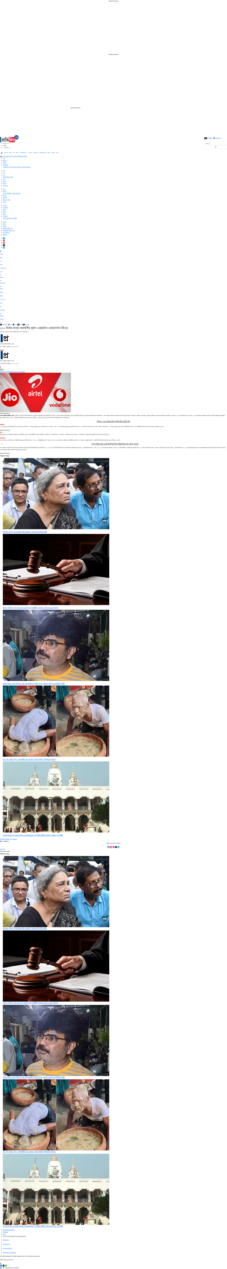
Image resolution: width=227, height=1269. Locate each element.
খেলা (29, 153)
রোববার (4, 222)
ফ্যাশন (14, 167)
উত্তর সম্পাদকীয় (13, 218)
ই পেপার (5, 205)
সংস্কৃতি (13, 193)
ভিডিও (4, 214)
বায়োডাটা (5, 198)
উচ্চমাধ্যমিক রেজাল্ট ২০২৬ (9, 230)
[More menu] (225, 152)
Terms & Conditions (9, 1253)
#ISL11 (5, 161)
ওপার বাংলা (5, 186)
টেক (22, 167)
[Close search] (205, 141)
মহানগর (6, 153)
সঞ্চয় (57, 153)
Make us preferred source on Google (12, 372)
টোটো (24, 167)
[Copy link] (3, 350)
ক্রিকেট (4, 177)
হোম (4, 159)
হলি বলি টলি (5, 193)
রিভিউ (10, 193)
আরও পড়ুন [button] (2, 849)
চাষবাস (4, 202)
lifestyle (5, 1232)
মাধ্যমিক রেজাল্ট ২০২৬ (8, 228)
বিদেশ (17, 153)
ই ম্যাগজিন (5, 208)
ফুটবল (8, 177)
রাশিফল (53, 153)
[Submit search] (215, 147)
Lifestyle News (5, 839)
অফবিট (4, 181)
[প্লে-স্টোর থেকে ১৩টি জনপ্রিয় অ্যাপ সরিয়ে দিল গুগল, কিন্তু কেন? (115, 443)
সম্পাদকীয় (5, 216)
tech (4, 1234)
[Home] (9, 138)
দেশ (13, 153)
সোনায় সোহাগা (6, 233)
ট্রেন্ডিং (4, 210)
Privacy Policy (7, 1248)
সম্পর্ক (11, 167)
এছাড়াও (2, 319)
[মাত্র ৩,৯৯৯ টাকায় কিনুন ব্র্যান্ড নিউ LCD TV (113, 421)
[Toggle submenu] (0, 286)
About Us (6, 1240)
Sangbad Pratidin (8, 1230)
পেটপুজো (18, 167)
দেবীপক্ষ (4, 226)
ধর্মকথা (4, 183)
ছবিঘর (48, 153)
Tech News (13, 839)
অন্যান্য (11, 177)
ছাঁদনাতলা (5, 235)
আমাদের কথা (6, 218)
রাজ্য (10, 153)
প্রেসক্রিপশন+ (23, 153)
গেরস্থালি (28, 167)
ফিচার (4, 224)
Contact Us (6, 1244)
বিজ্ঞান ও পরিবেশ (6, 200)
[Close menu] (0, 251)
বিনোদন (35, 153)
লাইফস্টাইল (42, 153)
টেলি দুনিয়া (18, 193)
